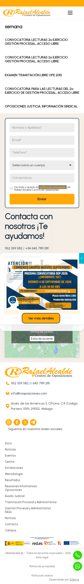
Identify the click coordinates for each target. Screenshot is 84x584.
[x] (25, 422)
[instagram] (9, 422)
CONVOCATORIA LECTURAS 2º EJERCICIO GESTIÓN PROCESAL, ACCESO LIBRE (36, 42)
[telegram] (33, 422)
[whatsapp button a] (77, 566)
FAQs (8, 512)
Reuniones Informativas (21, 486)
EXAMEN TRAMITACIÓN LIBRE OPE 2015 (33, 75)
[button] (70, 12)
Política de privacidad (42, 566)
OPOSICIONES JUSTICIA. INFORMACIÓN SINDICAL (41, 106)
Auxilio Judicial (14, 496)
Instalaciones (14, 468)
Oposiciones (13, 490)
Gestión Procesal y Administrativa (28, 508)
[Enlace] (33, 3)
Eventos (10, 455)
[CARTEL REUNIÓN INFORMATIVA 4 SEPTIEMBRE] (42, 285)
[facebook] (17, 422)
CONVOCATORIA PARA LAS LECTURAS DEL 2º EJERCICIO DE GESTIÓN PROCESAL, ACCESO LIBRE (42, 91)
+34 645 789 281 (37, 248)
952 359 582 (13, 248)
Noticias (10, 449)
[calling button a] (77, 555)
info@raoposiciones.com (29, 393)
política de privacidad (52, 187)
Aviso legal (42, 557)
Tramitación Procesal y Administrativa (30, 502)
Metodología (14, 474)
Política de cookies (42, 331)
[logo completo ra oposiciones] (26, 12)
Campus (10, 530)
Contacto (11, 524)
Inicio (8, 443)
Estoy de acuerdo (42, 338)
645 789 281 (41, 383)
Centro (9, 462)
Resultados (12, 480)
